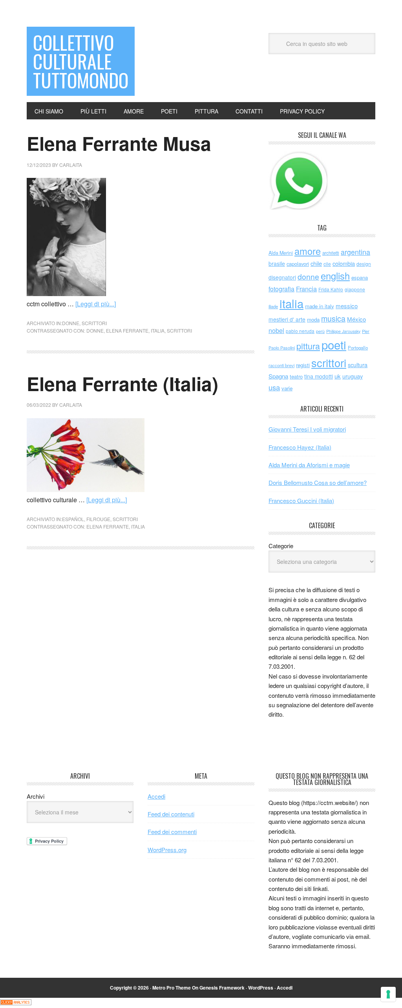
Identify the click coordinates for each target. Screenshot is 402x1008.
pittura (308, 346)
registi (303, 365)
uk (337, 376)
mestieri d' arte (287, 319)
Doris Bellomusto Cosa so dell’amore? (318, 482)
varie (286, 388)
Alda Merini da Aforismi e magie (309, 465)
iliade (273, 306)
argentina (355, 252)
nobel (276, 330)
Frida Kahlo (330, 289)
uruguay (352, 376)
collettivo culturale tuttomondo (80, 61)
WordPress (260, 987)
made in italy (319, 306)
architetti (330, 253)
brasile (277, 263)
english (335, 275)
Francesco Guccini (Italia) (301, 500)
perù (320, 331)
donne (70, 323)
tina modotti (318, 376)
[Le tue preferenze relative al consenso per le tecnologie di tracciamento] (388, 994)
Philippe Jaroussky (343, 331)
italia (157, 330)
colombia (344, 263)
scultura (357, 364)
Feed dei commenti (172, 831)
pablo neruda (300, 331)
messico (347, 306)
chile (316, 263)
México (356, 319)
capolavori (298, 263)
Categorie (281, 546)
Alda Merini (281, 252)
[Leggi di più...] (95, 303)
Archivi (35, 796)
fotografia (281, 288)
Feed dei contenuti (171, 814)
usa (274, 387)
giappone (355, 289)
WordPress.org (167, 849)
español (73, 519)
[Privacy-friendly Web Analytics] (15, 1002)
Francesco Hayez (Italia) (300, 447)
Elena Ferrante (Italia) (122, 383)
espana (359, 277)
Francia (306, 288)
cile (327, 263)
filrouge (98, 519)
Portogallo (358, 347)
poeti (334, 344)
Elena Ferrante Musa (119, 143)
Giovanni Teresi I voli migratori (307, 429)
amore (307, 251)
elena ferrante (127, 330)
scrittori (94, 323)
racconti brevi (281, 365)
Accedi (156, 796)
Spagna (278, 376)
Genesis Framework (222, 987)
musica (333, 318)
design (363, 263)
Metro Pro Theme (171, 987)
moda (313, 319)
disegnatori (282, 277)
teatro (296, 376)
